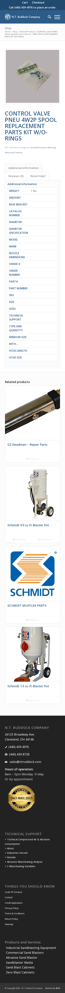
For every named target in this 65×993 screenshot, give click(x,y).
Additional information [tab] (23, 168)
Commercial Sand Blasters (25, 953)
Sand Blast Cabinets (20, 967)
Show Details (45, 539)
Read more (33, 459)
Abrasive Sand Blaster (21, 958)
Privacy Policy (11, 908)
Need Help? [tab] (38, 176)
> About (9, 848)
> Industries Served (16, 852)
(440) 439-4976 (23, 7)
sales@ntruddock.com (25, 762)
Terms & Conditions (14, 913)
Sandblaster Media (19, 962)
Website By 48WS (52, 988)
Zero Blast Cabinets (20, 972)
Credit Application (13, 902)
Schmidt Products (28, 31)
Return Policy (11, 918)
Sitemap (9, 924)
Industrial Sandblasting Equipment (31, 948)
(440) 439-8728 (19, 754)
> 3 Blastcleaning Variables (20, 866)
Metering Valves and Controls (18, 34)
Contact (8, 897)
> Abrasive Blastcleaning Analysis (23, 861)
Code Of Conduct (13, 892)
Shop (8, 28)
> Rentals (10, 857)
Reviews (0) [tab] (16, 176)
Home (7, 31)
